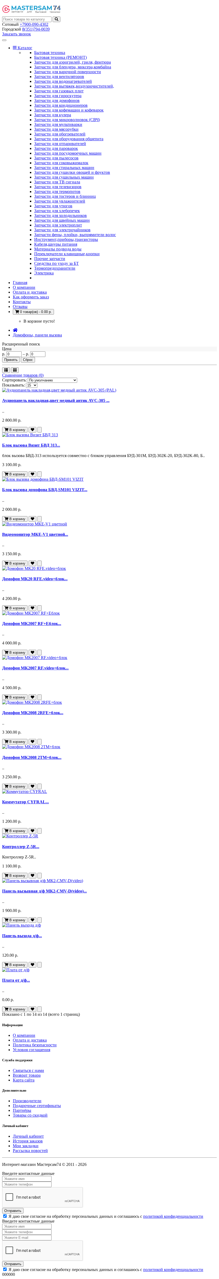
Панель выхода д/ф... (22, 935)
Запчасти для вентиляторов (59, 76)
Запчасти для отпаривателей (60, 143)
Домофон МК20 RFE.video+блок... (35, 579)
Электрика (44, 273)
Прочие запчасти (49, 258)
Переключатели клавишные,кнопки (67, 254)
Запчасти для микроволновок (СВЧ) (67, 119)
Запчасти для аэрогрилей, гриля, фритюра (72, 62)
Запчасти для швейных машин (62, 220)
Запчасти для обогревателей (59, 134)
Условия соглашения (31, 1049)
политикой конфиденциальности (173, 1216)
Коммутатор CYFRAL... (25, 802)
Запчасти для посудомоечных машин (67, 153)
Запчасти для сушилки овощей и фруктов (72, 172)
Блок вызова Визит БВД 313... (31, 445)
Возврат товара (27, 1075)
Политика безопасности (35, 1045)
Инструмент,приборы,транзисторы (66, 239)
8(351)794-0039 (36, 29)
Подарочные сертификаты (37, 1105)
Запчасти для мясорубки (56, 129)
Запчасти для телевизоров (57, 186)
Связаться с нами (28, 1070)
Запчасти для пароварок (56, 148)
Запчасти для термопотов (57, 191)
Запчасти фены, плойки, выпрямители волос (75, 234)
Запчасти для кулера (52, 115)
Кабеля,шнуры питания (55, 244)
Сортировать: (14, 380)
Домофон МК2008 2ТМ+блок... (31, 757)
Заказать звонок (16, 34)
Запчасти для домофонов (57, 100)
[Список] (6, 370)
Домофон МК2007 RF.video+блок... (35, 668)
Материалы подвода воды (57, 249)
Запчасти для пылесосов (56, 158)
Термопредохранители (54, 268)
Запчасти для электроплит (58, 225)
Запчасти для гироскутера (57, 95)
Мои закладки (25, 1146)
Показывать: (13, 385)
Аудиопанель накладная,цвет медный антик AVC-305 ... (56, 400)
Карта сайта (23, 1080)
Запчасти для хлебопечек (57, 210)
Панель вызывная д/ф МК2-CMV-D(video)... (44, 891)
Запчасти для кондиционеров (61, 105)
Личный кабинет (28, 1136)
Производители (27, 1101)
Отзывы (20, 306)
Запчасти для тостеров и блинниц (65, 196)
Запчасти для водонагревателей (63, 81)
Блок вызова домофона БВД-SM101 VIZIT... (44, 489)
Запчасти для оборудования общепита (68, 139)
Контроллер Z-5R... (20, 846)
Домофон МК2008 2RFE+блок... (32, 712)
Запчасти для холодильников (60, 215)
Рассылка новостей (30, 1150)
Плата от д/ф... (16, 980)
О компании (24, 287)
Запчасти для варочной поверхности (67, 71)
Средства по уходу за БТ (56, 263)
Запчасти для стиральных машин (64, 167)
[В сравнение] (39, 430)
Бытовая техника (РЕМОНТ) (60, 57)
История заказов (28, 1141)
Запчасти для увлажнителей (59, 201)
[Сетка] (15, 370)
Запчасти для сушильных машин (64, 177)
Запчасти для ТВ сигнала (57, 182)
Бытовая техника (49, 52)
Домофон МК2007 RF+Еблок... (31, 623)
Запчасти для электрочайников (62, 230)
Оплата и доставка (30, 292)
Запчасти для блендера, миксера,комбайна (72, 67)
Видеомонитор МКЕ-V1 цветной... (35, 534)
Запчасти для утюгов (53, 206)
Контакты (22, 301)
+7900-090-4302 (34, 24)
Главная (20, 282)
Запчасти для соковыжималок (61, 163)
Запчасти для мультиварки (58, 124)
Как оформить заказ (31, 297)
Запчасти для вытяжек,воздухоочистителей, (74, 86)
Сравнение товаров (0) (23, 375)
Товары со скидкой (30, 1115)
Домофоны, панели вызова (37, 335)
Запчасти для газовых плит (59, 91)
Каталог (24, 48)
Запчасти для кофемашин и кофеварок (69, 110)
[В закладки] (32, 430)
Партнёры (22, 1110)
